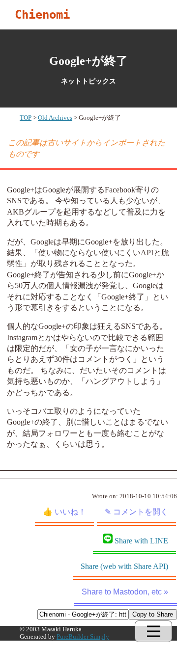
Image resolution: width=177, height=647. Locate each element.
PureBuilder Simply (83, 636)
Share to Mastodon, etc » (125, 592)
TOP (25, 117)
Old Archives (55, 117)
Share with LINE (141, 541)
